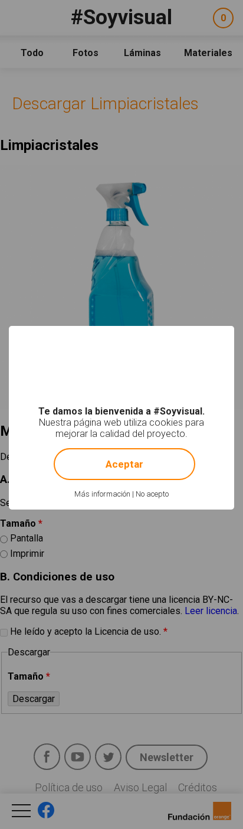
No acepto (152, 493)
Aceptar (124, 464)
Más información (102, 493)
